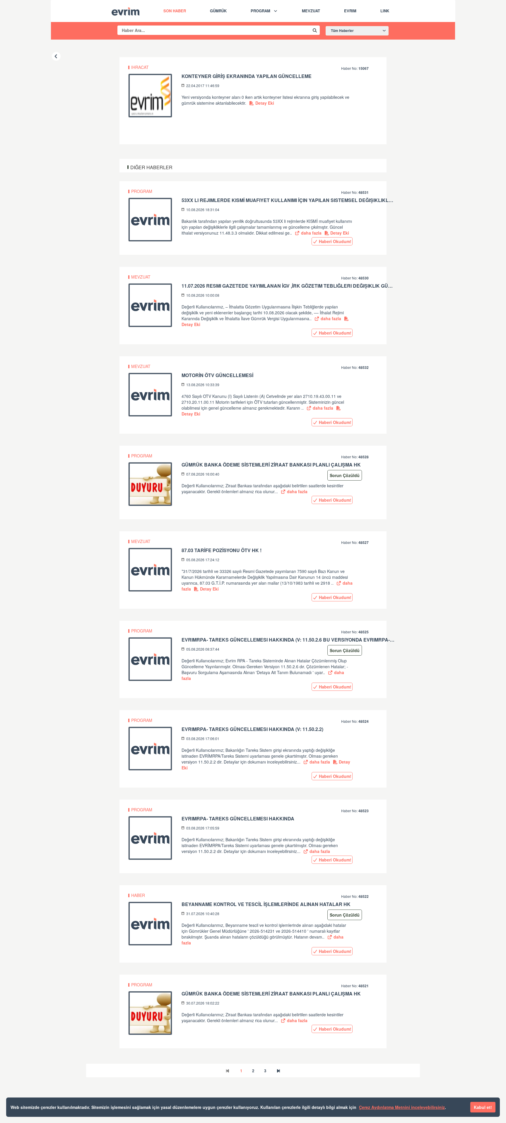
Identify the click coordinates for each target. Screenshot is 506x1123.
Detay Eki (264, 103)
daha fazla (311, 233)
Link (384, 10)
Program (260, 10)
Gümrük (218, 10)
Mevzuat (311, 10)
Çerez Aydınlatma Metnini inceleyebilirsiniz (402, 1107)
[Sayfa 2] (278, 1070)
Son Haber (174, 10)
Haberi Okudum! (334, 241)
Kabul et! (483, 1107)
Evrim (350, 10)
